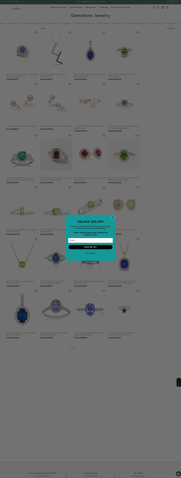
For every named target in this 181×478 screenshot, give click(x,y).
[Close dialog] (113, 217)
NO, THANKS (91, 253)
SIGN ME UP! (90, 247)
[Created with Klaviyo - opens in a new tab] (90, 262)
